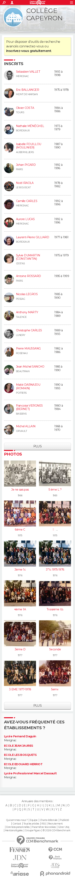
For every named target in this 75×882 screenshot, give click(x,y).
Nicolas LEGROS (27, 294)
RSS (43, 823)
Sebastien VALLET (28, 71)
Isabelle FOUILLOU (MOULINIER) (28, 145)
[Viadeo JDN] (55, 865)
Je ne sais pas (20, 489)
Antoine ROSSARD (28, 276)
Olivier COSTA (25, 108)
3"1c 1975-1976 (55, 569)
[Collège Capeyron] (13, 17)
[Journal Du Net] (20, 857)
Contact (16, 823)
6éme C (20, 529)
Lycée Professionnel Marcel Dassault (30, 773)
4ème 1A (20, 609)
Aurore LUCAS (25, 219)
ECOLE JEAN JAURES (18, 745)
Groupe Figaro (32, 830)
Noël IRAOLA (25, 183)
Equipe (33, 820)
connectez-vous (31, 46)
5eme (55, 689)
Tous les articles (31, 823)
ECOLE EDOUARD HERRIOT (23, 764)
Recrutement (55, 823)
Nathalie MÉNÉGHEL (30, 126)
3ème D (20, 649)
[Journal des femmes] (20, 849)
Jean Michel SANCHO (30, 366)
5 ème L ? (55, 489)
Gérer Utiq (63, 827)
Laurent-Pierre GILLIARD (32, 237)
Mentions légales (14, 830)
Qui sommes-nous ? (17, 820)
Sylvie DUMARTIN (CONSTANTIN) (28, 257)
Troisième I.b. (55, 609)
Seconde (55, 649)
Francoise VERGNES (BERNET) (29, 407)
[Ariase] (20, 873)
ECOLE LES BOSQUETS (20, 755)
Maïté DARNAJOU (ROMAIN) (28, 386)
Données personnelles (18, 827)
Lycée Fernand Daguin (20, 736)
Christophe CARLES (29, 330)
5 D (55, 529)
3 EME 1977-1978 (20, 689)
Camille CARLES (26, 201)
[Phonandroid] (55, 873)
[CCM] (55, 849)
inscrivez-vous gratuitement (28, 51)
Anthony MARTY (27, 312)
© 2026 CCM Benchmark (56, 830)
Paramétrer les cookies (44, 827)
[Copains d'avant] (20, 865)
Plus (37, 446)
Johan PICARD (26, 165)
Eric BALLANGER (27, 90)
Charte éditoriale (48, 820)
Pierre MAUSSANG (28, 348)
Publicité (64, 820)
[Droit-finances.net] (55, 857)
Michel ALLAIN (26, 426)
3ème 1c (20, 569)
